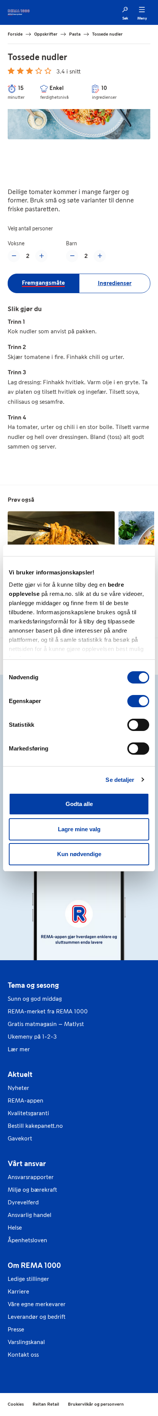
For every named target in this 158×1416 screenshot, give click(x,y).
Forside (15, 34)
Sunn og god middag (35, 998)
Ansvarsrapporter (31, 1177)
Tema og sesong (33, 985)
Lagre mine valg (79, 829)
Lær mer (19, 1049)
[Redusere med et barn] (72, 256)
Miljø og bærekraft (32, 1189)
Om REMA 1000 (34, 1265)
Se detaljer (119, 780)
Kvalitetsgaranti (28, 1113)
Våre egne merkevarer (37, 1304)
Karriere (18, 1291)
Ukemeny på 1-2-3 (32, 1036)
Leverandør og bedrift (37, 1316)
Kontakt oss (23, 1354)
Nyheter (18, 1087)
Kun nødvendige (79, 854)
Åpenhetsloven (27, 1240)
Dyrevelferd (23, 1202)
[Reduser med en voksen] (14, 256)
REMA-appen (25, 1100)
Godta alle (79, 804)
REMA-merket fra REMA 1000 (48, 1011)
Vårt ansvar (27, 1163)
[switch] (138, 701)
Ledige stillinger (28, 1278)
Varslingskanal (26, 1342)
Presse (16, 1329)
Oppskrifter (46, 34)
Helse (15, 1227)
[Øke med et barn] (100, 256)
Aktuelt (20, 1074)
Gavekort (20, 1138)
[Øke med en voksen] (41, 256)
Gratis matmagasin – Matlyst (46, 1024)
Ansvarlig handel (29, 1215)
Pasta (75, 34)
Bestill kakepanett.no (35, 1125)
